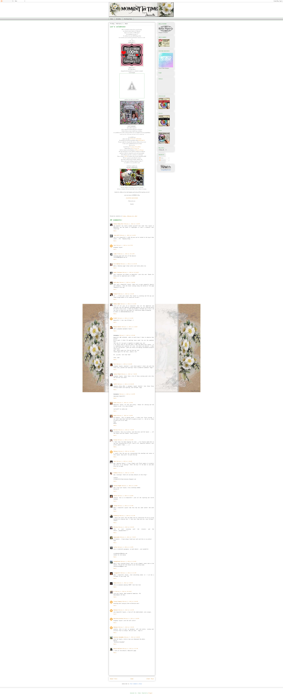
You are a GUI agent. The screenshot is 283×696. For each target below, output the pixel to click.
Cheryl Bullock (117, 648)
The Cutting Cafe (135, 148)
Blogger (150, 693)
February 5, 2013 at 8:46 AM (130, 601)
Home (111, 19)
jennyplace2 (116, 561)
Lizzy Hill (116, 235)
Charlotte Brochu (118, 618)
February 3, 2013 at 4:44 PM (128, 561)
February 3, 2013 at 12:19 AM (126, 451)
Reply (114, 230)
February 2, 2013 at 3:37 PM (125, 402)
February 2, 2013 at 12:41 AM (128, 263)
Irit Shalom (116, 263)
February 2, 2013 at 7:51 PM (126, 429)
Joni (114, 245)
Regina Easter (117, 326)
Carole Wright (117, 485)
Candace (115, 472)
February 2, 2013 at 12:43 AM (130, 272)
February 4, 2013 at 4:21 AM (128, 573)
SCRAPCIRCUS (141, 140)
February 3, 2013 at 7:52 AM (127, 537)
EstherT (115, 294)
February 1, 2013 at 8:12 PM (127, 235)
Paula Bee (116, 282)
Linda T (115, 253)
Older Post (150, 679)
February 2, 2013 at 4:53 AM (127, 335)
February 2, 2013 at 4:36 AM (129, 326)
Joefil (115, 384)
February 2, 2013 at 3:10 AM (126, 294)
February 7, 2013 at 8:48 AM (132, 637)
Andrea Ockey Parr (118, 224)
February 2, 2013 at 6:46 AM (124, 364)
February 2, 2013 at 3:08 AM (127, 282)
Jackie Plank (117, 374)
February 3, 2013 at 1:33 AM (129, 485)
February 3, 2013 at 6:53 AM (126, 527)
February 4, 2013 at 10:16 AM (123, 591)
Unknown (115, 451)
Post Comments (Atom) (136, 683)
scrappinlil (116, 573)
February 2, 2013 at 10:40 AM (125, 384)
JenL (114, 461)
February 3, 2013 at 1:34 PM (125, 547)
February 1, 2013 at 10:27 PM (124, 245)
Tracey (115, 439)
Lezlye (115, 505)
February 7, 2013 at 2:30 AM (126, 627)
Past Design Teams (128, 19)
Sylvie (115, 495)
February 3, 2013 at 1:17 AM (126, 472)
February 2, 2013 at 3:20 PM (127, 394)
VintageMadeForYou (166, 170)
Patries (115, 429)
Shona (114, 583)
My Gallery (118, 19)
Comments (163, 160)
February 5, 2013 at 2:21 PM (126, 610)
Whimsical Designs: (140, 150)
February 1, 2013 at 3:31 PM (132, 224)
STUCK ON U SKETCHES (135, 138)
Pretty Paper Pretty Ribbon (135, 146)
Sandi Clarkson (117, 272)
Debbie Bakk (116, 304)
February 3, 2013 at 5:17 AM (127, 515)
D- (114, 591)
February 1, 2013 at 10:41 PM (126, 253)
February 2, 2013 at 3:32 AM (128, 304)
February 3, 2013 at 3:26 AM (125, 495)
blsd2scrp (116, 515)
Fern (114, 364)
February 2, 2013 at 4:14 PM (125, 415)
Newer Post (113, 679)
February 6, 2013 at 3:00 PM (131, 618)
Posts (161, 158)
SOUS (125, 156)
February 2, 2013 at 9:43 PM (125, 439)
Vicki (114, 402)
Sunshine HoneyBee (118, 637)
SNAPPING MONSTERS (132, 198)
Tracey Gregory (117, 601)
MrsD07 (115, 318)
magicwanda (116, 537)
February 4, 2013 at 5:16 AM (125, 583)
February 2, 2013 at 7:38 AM (129, 374)
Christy (115, 527)
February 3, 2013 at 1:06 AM (124, 461)
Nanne (114, 415)
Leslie (115, 547)
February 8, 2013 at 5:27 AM (130, 648)
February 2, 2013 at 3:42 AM (125, 318)
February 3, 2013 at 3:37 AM (125, 505)
